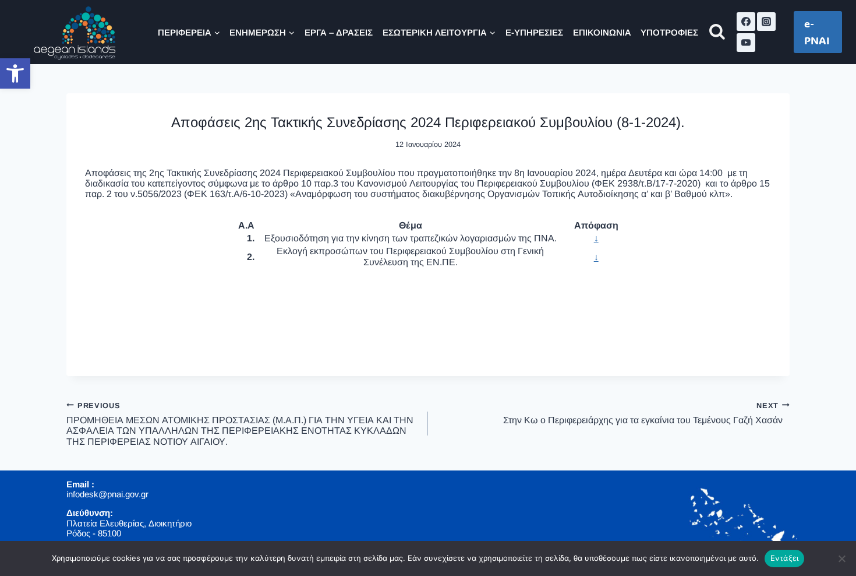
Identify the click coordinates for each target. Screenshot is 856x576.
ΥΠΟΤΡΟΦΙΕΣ (669, 32)
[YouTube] (746, 42)
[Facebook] (746, 21)
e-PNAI (817, 31)
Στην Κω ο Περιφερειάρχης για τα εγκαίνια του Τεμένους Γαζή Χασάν (646, 412)
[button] (15, 73)
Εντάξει (784, 558)
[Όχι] (841, 558)
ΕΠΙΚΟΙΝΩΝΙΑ (602, 32)
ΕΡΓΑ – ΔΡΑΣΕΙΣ (339, 32)
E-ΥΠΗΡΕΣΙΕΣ (534, 32)
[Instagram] (766, 21)
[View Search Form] (717, 32)
